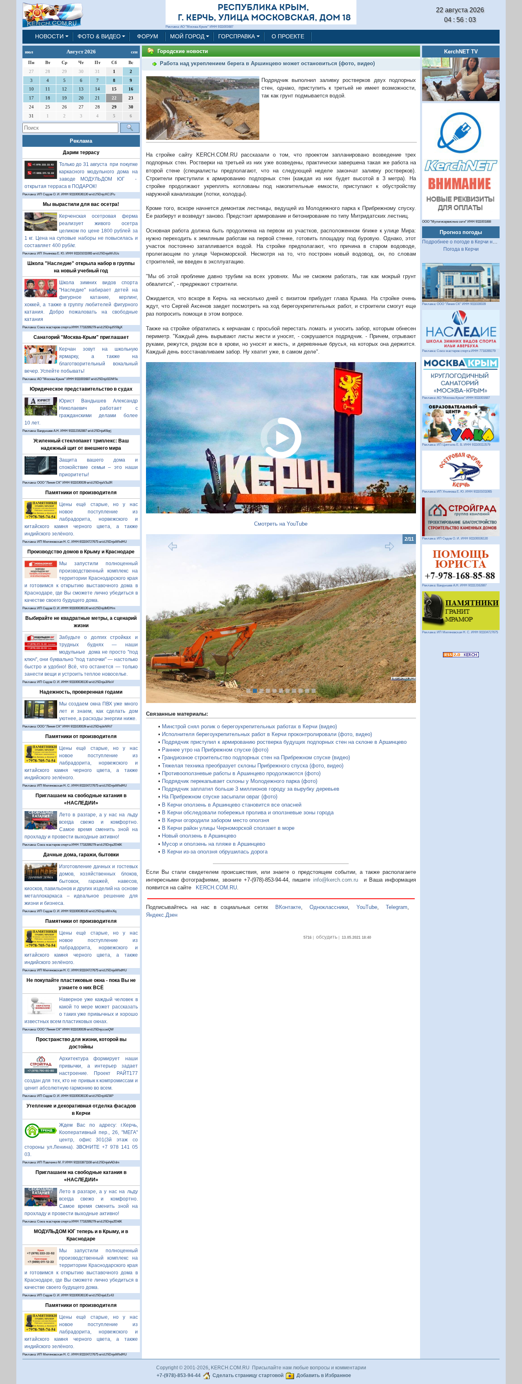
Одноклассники (329, 907)
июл (29, 51)
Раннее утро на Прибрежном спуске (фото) (215, 750)
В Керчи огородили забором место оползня (215, 820)
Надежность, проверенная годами (81, 692)
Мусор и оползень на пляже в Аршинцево (213, 844)
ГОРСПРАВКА (236, 36)
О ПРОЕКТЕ (288, 36)
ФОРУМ (147, 36)
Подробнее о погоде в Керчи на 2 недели (470, 242)
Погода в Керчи (461, 249)
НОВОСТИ (49, 36)
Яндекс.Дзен (161, 915)
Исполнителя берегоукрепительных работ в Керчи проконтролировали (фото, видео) (267, 734)
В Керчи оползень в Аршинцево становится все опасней (231, 805)
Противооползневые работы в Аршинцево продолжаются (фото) (241, 773)
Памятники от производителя (81, 492)
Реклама (81, 141)
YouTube (366, 907)
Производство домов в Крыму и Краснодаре (81, 552)
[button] (166, 618)
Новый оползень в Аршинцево (199, 836)
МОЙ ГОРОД (187, 36)
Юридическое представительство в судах (81, 389)
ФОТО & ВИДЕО (99, 36)
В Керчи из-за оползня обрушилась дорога (215, 852)
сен (134, 51)
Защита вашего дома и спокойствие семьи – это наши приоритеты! (98, 467)
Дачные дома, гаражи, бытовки (81, 855)
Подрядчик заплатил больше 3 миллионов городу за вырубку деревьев (250, 789)
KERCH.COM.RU (216, 887)
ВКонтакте (288, 907)
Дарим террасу (81, 152)
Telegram (396, 907)
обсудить (326, 937)
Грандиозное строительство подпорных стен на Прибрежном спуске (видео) (256, 757)
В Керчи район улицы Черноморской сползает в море (228, 828)
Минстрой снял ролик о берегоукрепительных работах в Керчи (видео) (249, 726)
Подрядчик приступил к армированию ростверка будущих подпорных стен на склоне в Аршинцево (284, 742)
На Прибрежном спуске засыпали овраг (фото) (219, 797)
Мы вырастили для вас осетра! (81, 204)
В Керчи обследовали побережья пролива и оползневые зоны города (248, 812)
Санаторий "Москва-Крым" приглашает (81, 337)
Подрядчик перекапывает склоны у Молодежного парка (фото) (239, 781)
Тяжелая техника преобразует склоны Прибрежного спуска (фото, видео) (252, 766)
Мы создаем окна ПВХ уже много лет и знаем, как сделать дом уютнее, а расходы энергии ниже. (98, 711)
